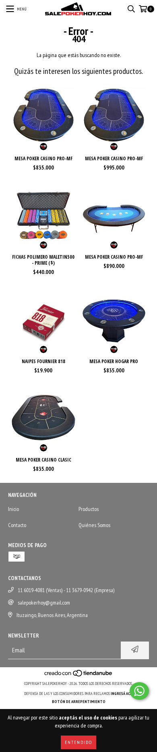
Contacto (17, 525)
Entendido (78, 742)
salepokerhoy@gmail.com (44, 602)
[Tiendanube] (78, 675)
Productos (88, 509)
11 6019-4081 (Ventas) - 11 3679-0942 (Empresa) (66, 590)
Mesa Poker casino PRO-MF (43, 158)
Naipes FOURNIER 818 (43, 361)
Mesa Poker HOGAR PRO (113, 361)
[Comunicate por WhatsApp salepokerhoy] (139, 691)
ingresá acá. (122, 693)
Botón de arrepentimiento (78, 701)
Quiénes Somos (94, 525)
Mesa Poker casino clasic (43, 460)
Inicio (13, 509)
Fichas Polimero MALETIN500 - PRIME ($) (43, 260)
